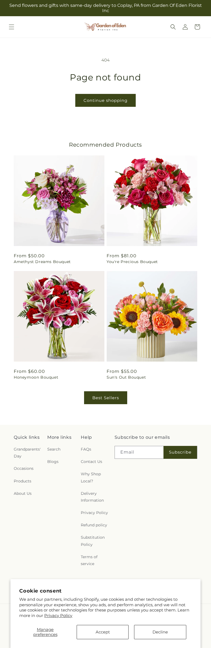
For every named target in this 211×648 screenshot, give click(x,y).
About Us (23, 493)
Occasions (24, 468)
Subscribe (180, 452)
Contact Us (91, 461)
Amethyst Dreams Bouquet (42, 261)
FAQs (86, 449)
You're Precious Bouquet (132, 261)
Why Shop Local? (91, 477)
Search (53, 449)
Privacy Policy (58, 615)
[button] (11, 27)
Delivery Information (92, 497)
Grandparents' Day (27, 453)
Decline (160, 632)
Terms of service (89, 560)
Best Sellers (105, 397)
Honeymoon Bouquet (36, 377)
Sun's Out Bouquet (126, 377)
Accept (103, 632)
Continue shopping (105, 100)
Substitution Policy (93, 541)
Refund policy (94, 525)
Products (22, 481)
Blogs (53, 461)
